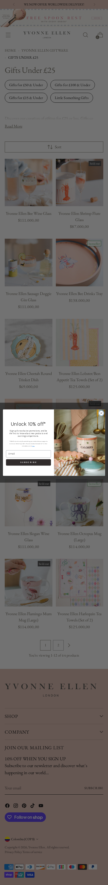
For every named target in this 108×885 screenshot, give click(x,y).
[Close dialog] (101, 413)
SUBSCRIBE (28, 462)
